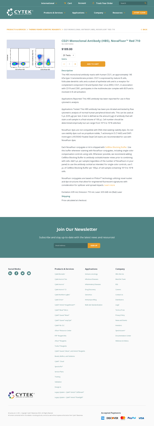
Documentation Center (123, 336)
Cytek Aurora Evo (61, 279)
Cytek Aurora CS (60, 290)
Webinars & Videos (122, 341)
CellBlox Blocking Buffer (116, 147)
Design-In (58, 387)
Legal (117, 305)
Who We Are (120, 274)
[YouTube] (29, 273)
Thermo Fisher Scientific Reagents (45, 29)
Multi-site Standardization (93, 305)
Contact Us (119, 295)
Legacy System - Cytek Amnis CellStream (69, 392)
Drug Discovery (90, 290)
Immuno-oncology (91, 274)
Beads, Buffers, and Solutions (65, 356)
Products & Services (16, 29)
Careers (118, 290)
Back (145, 29)
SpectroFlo (59, 367)
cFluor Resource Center (63, 331)
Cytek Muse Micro (61, 310)
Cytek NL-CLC (59, 325)
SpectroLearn (120, 331)
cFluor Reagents (60, 341)
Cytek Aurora (59, 284)
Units (64, 59)
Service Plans (59, 372)
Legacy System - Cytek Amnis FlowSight (69, 397)
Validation (58, 382)
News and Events (121, 320)
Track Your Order (104, 3)
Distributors (120, 300)
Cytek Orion (59, 300)
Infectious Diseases (91, 279)
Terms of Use (120, 310)
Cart (69, 3)
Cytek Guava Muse (62, 315)
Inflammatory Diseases (93, 284)
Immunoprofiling (90, 300)
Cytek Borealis (60, 274)
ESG (117, 284)
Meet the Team (121, 279)
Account (82, 3)
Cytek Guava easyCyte (63, 320)
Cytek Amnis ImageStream (65, 305)
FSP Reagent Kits (60, 336)
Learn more (109, 185)
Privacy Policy (120, 315)
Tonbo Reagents (61, 346)
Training (57, 377)
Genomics (88, 295)
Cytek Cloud (139, 13)
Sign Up (94, 245)
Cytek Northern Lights (62, 295)
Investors (119, 325)
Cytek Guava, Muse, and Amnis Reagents (70, 351)
